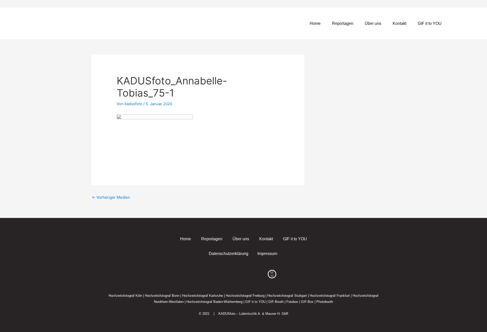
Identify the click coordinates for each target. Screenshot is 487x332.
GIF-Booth (276, 302)
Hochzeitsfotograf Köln (125, 296)
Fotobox (292, 302)
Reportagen (342, 23)
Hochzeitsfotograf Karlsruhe (202, 296)
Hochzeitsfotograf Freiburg (245, 296)
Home (315, 23)
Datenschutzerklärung (228, 253)
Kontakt (399, 23)
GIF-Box (307, 302)
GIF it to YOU (430, 23)
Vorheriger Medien (111, 197)
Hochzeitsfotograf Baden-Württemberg (214, 302)
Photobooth (324, 302)
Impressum (267, 253)
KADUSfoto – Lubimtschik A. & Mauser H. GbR (253, 314)
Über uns (373, 23)
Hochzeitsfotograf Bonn (162, 296)
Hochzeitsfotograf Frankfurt (330, 296)
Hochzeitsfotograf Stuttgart (287, 296)
